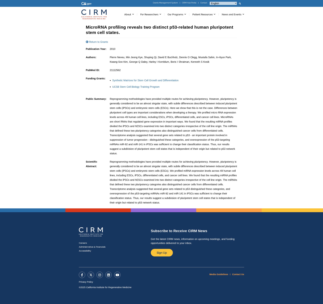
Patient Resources (202, 14)
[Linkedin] (108, 275)
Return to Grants (98, 41)
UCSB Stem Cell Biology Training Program (136, 86)
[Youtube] (117, 275)
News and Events (231, 14)
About (127, 14)
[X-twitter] (91, 275)
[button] (240, 3)
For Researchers (149, 14)
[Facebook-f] (82, 275)
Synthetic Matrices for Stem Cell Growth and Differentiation (145, 80)
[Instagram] (100, 275)
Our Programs (175, 14)
